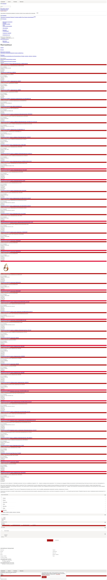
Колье (1, 554)
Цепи (9, 56)
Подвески (16, 56)
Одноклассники (6, 42)
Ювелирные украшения (7, 548)
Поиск (2, 574)
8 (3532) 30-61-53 (4, 10)
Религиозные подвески (5, 59)
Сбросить (57, 540)
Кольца (1, 56)
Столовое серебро (3, 557)
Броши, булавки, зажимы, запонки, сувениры (27, 56)
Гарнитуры (5, 56)
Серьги (54, 549)
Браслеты (12, 56)
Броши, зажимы (55, 554)
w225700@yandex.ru (4, 39)
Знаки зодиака (13, 59)
